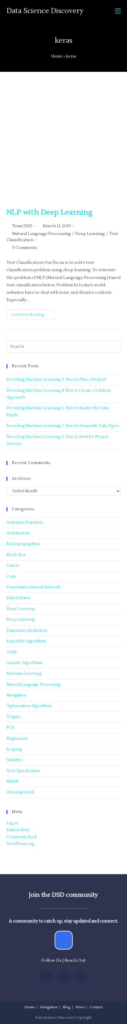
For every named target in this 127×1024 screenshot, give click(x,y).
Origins (13, 717)
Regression (16, 738)
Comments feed (21, 837)
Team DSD (22, 226)
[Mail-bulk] (63, 977)
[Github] (81, 977)
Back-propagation (23, 544)
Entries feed (17, 830)
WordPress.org (20, 844)
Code (11, 576)
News (79, 1007)
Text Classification (23, 771)
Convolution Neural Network (33, 587)
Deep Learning (90, 233)
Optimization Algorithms (29, 706)
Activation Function (24, 522)
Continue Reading (33, 313)
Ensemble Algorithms (26, 641)
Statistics (14, 760)
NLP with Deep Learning (49, 212)
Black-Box (15, 555)
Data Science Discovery (45, 10)
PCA (10, 727)
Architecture (18, 533)
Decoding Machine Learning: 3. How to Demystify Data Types (62, 425)
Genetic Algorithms (24, 663)
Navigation (16, 695)
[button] (64, 940)
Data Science (18, 598)
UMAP (12, 781)
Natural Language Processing (41, 233)
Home (56, 56)
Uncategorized (20, 792)
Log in (12, 823)
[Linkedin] (46, 977)
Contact (96, 1007)
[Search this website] (63, 346)
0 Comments (24, 247)
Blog (66, 1007)
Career (12, 565)
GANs (11, 652)
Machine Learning (23, 673)
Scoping (14, 749)
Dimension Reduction (26, 630)
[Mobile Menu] (118, 11)
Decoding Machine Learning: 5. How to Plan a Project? (56, 379)
